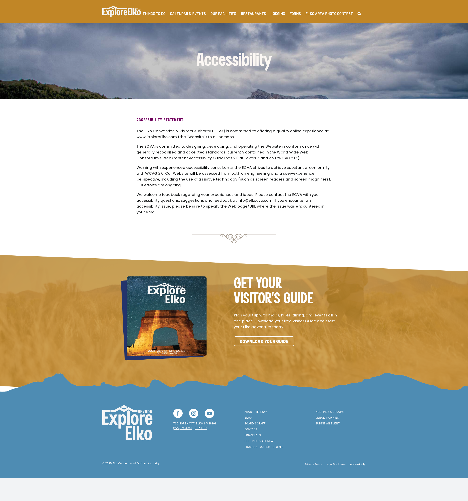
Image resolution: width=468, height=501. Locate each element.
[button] (359, 11)
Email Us (201, 428)
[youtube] (209, 413)
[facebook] (178, 413)
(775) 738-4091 (182, 428)
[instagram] (193, 413)
